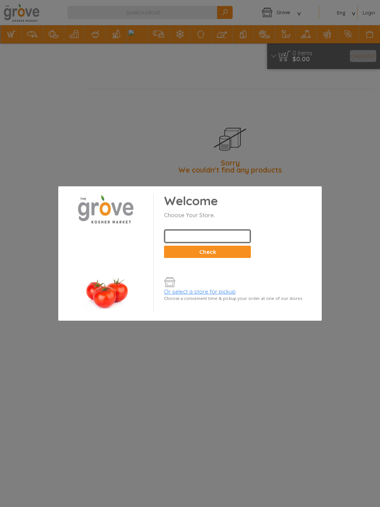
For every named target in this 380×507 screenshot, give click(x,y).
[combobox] (207, 236)
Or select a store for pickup (200, 291)
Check (207, 251)
